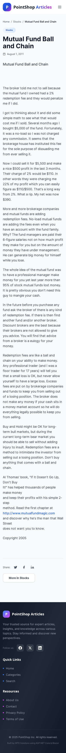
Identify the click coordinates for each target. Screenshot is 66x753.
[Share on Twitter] (15, 567)
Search (10, 681)
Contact (11, 706)
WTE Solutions (22, 743)
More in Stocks (19, 578)
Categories (13, 674)
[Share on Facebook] (24, 567)
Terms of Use (15, 719)
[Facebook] (20, 647)
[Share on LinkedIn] (32, 567)
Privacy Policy (15, 712)
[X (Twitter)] (30, 647)
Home (10, 668)
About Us (12, 700)
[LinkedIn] (39, 647)
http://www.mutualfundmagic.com (29, 513)
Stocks (9, 30)
